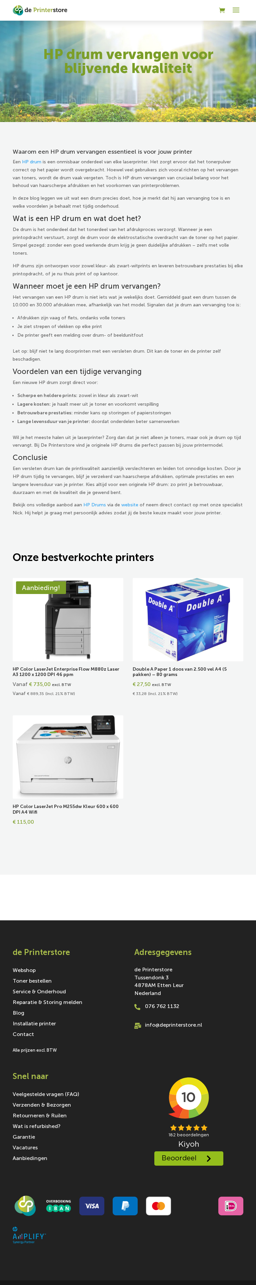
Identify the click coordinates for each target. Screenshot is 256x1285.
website (129, 505)
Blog (18, 1013)
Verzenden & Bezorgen (42, 1105)
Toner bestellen (32, 981)
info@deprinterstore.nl (173, 1025)
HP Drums (94, 505)
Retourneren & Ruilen (40, 1116)
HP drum (31, 162)
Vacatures (25, 1148)
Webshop (24, 970)
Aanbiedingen (30, 1158)
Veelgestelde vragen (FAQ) (46, 1094)
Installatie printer (34, 1024)
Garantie (24, 1137)
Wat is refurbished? (37, 1126)
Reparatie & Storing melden (47, 1002)
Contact (23, 1034)
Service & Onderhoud (39, 992)
